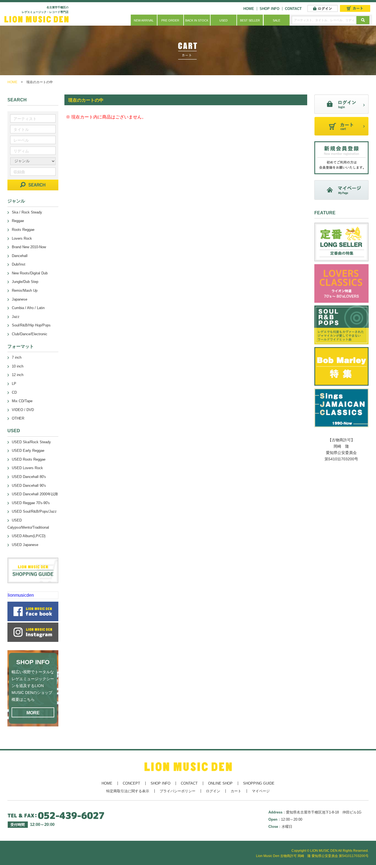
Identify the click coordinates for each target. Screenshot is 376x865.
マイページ (261, 791)
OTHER (18, 418)
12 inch (17, 375)
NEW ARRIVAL (144, 20)
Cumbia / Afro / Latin (28, 308)
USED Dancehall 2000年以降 (35, 494)
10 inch (17, 366)
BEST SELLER (250, 20)
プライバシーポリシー (177, 791)
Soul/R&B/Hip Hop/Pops (31, 325)
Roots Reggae (23, 230)
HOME (248, 8)
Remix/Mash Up (24, 290)
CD (14, 392)
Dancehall (20, 256)
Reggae (18, 221)
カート (236, 791)
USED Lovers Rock (27, 468)
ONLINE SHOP (220, 783)
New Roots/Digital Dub (30, 273)
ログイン (213, 791)
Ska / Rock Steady (27, 212)
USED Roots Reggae (28, 459)
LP (14, 384)
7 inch (16, 357)
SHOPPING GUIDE (258, 783)
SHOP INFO (269, 8)
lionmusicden (21, 595)
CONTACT (293, 8)
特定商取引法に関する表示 (127, 791)
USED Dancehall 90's (29, 485)
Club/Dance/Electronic (29, 334)
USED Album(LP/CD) (28, 536)
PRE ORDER (170, 20)
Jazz (16, 317)
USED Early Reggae (28, 450)
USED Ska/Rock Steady (31, 442)
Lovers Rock (22, 238)
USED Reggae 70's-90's (31, 503)
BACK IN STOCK (196, 20)
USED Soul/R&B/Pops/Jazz (34, 511)
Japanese (19, 299)
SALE (276, 20)
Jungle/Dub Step (25, 282)
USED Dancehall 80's (29, 477)
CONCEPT (131, 783)
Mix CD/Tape (22, 401)
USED (223, 20)
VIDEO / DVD (23, 410)
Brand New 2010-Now (29, 247)
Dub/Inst (18, 264)
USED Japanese (25, 545)
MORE (33, 712)
